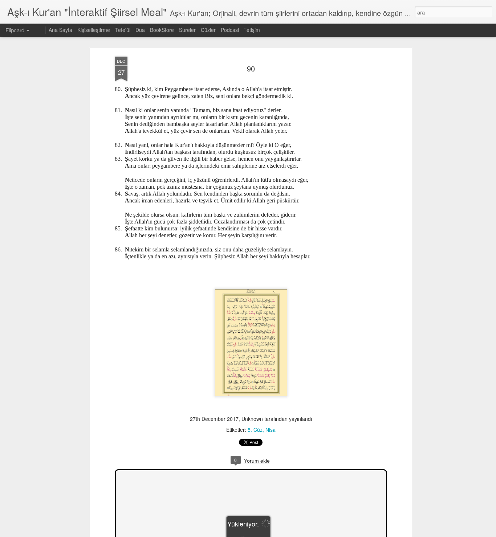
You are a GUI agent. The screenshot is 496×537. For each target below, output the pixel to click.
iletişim (252, 29)
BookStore (162, 29)
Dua (140, 29)
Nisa (270, 429)
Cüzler (208, 29)
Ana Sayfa (60, 29)
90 (251, 68)
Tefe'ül (122, 29)
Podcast (230, 29)
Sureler (187, 29)
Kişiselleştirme (93, 29)
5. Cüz (255, 429)
